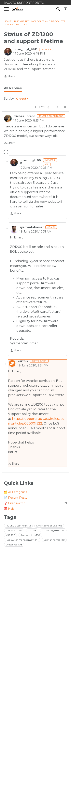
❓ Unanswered (35, 503)
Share (9, 76)
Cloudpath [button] (14, 530)
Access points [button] (30, 535)
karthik (23, 361)
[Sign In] (65, 9)
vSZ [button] (10, 535)
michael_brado (24, 116)
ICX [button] (32, 530)
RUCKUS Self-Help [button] (18, 525)
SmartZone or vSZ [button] (49, 525)
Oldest (21, 99)
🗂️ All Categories (15, 492)
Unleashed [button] (14, 544)
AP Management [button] (53, 530)
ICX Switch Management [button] (22, 539)
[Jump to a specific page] (64, 107)
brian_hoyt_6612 (25, 49)
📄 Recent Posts (15, 497)
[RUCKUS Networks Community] (17, 9)
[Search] (58, 9)
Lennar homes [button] (54, 539)
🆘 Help (9, 508)
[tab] (13, 88)
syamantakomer (32, 227)
